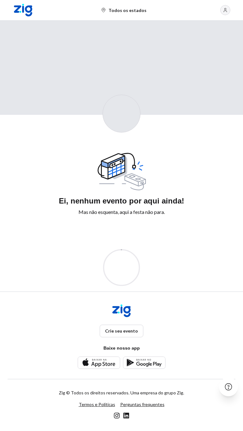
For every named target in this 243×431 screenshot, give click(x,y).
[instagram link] (117, 415)
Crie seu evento (121, 331)
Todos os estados (127, 10)
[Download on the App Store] (99, 363)
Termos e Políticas (97, 404)
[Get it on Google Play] (144, 363)
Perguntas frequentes (142, 404)
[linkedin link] (126, 415)
